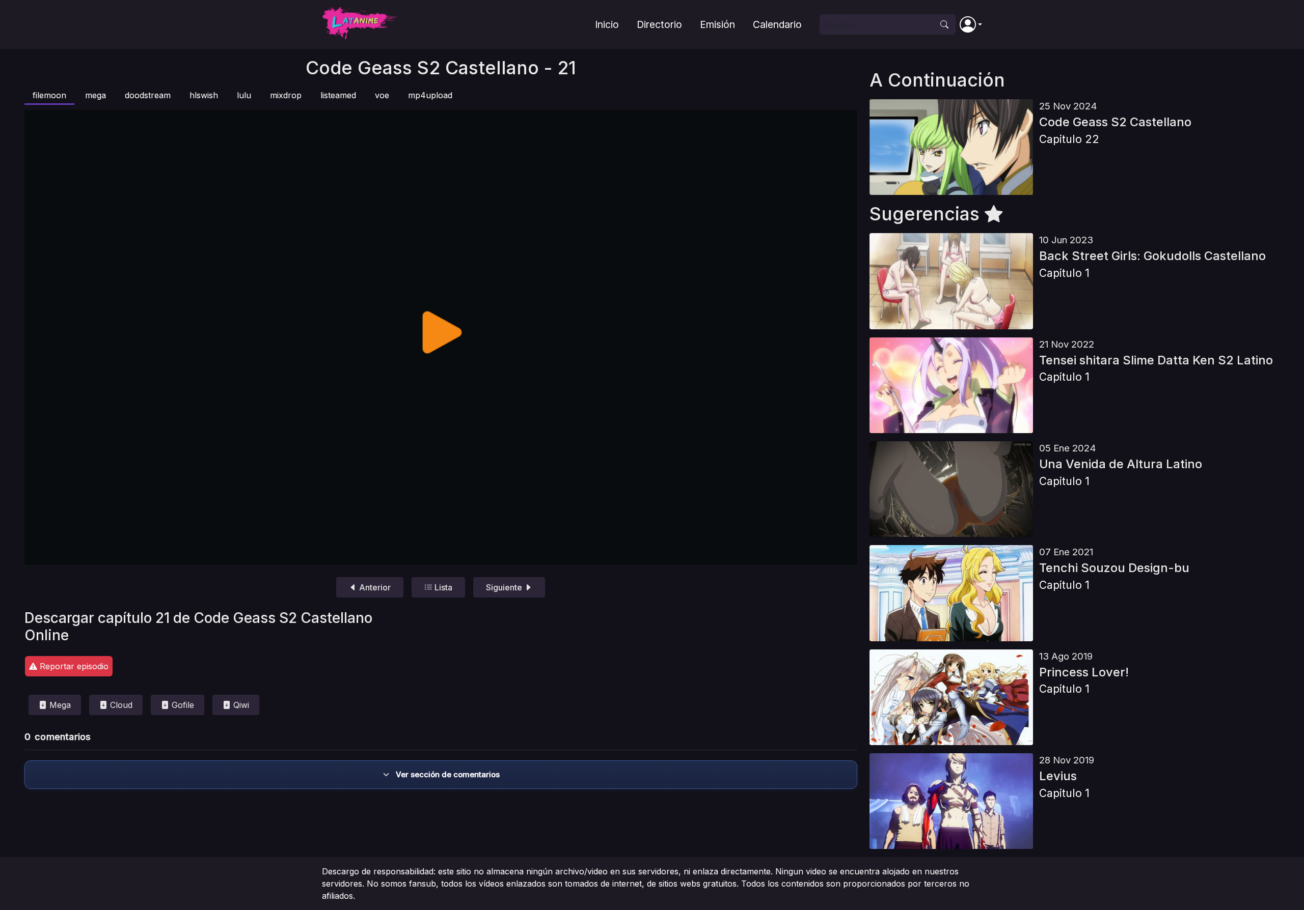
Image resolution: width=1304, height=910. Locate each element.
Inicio (607, 24)
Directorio (659, 24)
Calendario (777, 24)
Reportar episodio (72, 666)
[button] (971, 24)
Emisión (717, 24)
